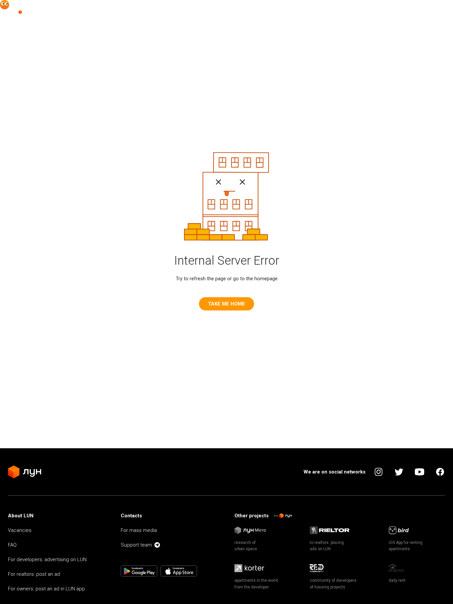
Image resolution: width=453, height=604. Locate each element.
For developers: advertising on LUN (47, 559)
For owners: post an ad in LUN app (46, 589)
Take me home (226, 304)
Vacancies (20, 530)
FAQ (12, 545)
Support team (136, 545)
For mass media (139, 530)
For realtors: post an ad (34, 574)
